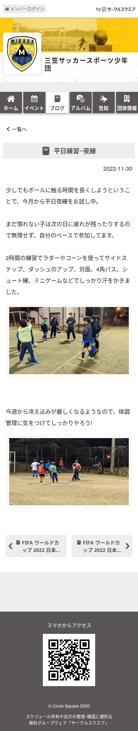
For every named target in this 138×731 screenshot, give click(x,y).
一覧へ (19, 128)
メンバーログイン (26, 9)
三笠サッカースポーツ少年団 (86, 64)
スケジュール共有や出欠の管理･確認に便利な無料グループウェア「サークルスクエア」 (69, 719)
